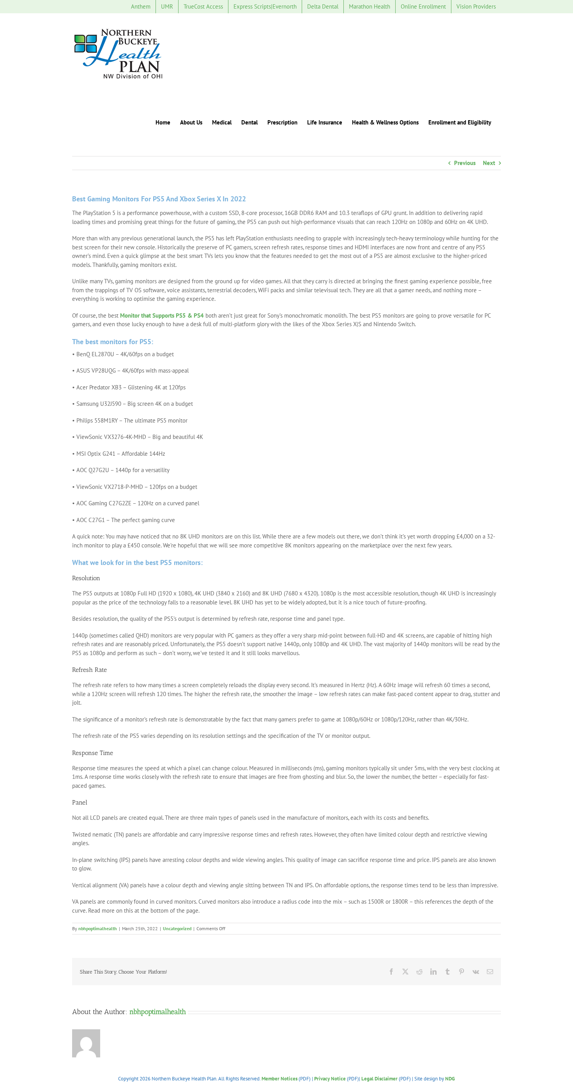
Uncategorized (177, 928)
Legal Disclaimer (379, 1078)
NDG (450, 1078)
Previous (465, 163)
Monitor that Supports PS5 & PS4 (162, 315)
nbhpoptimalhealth (97, 928)
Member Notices (279, 1078)
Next (489, 163)
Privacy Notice (330, 1078)
